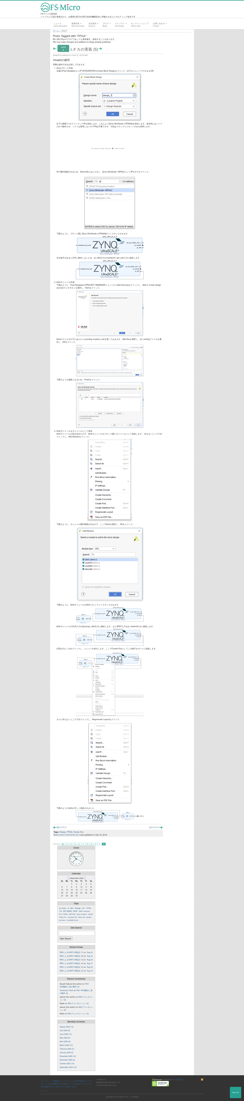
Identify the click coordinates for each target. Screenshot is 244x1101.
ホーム (56, 30)
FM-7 (83, 908)
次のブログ (154, 827)
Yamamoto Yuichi (66, 990)
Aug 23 (90, 956)
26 (79, 844)
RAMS (65, 914)
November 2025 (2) (67, 1060)
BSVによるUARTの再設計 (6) (71, 956)
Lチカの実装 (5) (84, 49)
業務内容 (75, 23)
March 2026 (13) (66, 1045)
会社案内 (93, 23)
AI (68, 908)
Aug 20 (90, 967)
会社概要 (53, 1083)
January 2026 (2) (66, 1052)
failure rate (81, 917)
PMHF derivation (84, 911)
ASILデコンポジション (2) (78, 1003)
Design (63, 831)
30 (95, 844)
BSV (72, 908)
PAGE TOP (235, 1093)
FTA (60, 911)
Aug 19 (90, 970)
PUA (60, 914)
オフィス (70, 1083)
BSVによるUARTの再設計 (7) (71, 952)
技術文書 (44, 1086)
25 (75, 844)
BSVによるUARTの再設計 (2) (71, 970)
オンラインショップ (140, 23)
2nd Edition (63, 908)
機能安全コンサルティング (64, 1081)
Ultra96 (90, 914)
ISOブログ (52, 1086)
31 (100, 844)
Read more (59, 834)
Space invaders (82, 914)
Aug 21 (90, 963)
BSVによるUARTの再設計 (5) (71, 959)
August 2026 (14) (66, 1026)
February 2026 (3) (67, 1049)
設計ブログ (61, 1086)
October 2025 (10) (67, 1063)
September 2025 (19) (68, 1067)
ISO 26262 (67, 911)
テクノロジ (120, 23)
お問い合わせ (159, 23)
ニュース (57, 23)
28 (87, 844)
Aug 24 (90, 952)
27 (83, 844)
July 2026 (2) (65, 1030)
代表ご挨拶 (62, 1083)
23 (67, 844)
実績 (76, 1083)
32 (104, 844)
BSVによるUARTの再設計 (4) (71, 963)
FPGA (69, 831)
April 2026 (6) (65, 1041)
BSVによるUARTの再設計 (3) (71, 967)
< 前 (62, 844)
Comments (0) (71, 834)
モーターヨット (85, 1083)
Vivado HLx (78, 831)
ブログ (106, 23)
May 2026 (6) (65, 1037)
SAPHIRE (72, 914)
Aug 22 (90, 959)
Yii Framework (177, 1079)
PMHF (75, 911)
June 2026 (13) (66, 1034)
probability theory (72, 920)
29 (91, 844)
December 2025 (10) (68, 1056)
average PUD (72, 917)
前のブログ (62, 827)
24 (71, 844)
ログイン (44, 1091)
